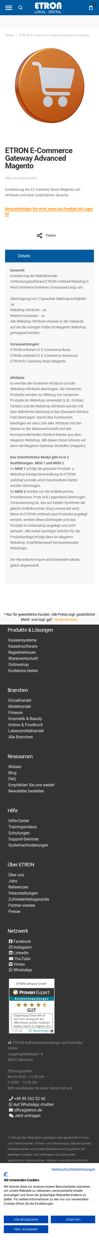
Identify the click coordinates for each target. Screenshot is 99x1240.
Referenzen (18, 887)
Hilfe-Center (18, 821)
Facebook (21, 941)
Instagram (22, 947)
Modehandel (19, 706)
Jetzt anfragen (27, 1115)
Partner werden (21, 905)
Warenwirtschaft (23, 658)
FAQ (12, 779)
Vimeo (18, 964)
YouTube (21, 958)
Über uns (16, 875)
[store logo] (48, 7)
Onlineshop (18, 664)
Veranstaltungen (23, 893)
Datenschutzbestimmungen (73, 1169)
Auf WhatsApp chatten (33, 1104)
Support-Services (23, 839)
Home (9, 35)
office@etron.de (27, 1110)
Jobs (12, 881)
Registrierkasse (22, 652)
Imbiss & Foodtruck (25, 725)
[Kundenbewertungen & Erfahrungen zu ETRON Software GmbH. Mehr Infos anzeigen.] (32, 1006)
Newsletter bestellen (26, 791)
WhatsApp (22, 969)
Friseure (15, 712)
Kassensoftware (22, 646)
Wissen (14, 767)
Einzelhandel (19, 700)
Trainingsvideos (22, 827)
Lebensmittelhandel (26, 731)
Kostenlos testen (23, 671)
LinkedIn (20, 952)
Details (24, 255)
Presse (14, 911)
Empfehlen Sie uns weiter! (31, 785)
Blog (12, 773)
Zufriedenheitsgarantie (28, 899)
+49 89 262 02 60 (29, 1098)
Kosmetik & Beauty (25, 719)
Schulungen (19, 833)
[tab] (49, 256)
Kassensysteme (22, 640)
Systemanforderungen (28, 845)
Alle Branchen (20, 737)
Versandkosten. (66, 619)
